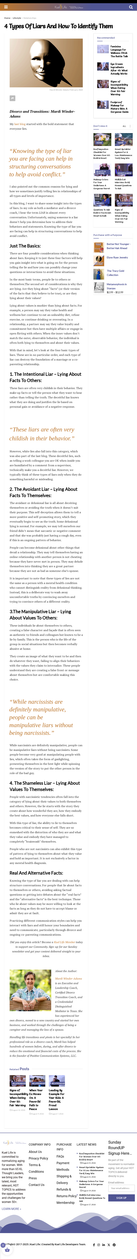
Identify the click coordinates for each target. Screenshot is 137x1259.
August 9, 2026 (37, 1114)
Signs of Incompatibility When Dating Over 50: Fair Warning (19, 1098)
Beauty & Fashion (101, 172)
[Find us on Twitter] (108, 1245)
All (124, 126)
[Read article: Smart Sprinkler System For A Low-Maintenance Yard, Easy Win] (124, 139)
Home (7, 18)
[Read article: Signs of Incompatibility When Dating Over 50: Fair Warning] (18, 1081)
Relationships (30, 18)
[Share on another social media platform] (12, 98)
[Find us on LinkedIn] (103, 1245)
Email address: (116, 1182)
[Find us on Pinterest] (114, 1245)
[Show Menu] (6, 7)
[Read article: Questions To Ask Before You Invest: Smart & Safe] (102, 200)
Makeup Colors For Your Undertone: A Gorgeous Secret (101, 184)
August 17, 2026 (89, 1204)
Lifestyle (17, 18)
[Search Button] (131, 7)
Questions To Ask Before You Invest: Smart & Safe (102, 212)
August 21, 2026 (89, 1163)
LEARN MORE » (11, 1209)
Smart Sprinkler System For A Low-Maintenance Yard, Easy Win (123, 153)
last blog (20, 124)
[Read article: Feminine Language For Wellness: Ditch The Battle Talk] (103, 49)
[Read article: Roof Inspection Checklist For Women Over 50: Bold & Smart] (102, 139)
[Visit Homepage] (68, 7)
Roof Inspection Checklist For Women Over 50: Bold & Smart (101, 153)
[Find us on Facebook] (94, 1245)
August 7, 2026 (57, 1114)
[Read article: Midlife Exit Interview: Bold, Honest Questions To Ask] (124, 169)
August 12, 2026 (18, 1110)
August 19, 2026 (89, 1191)
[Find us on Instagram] (98, 1245)
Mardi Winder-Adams (68, 978)
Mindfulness (124, 173)
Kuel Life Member (64, 942)
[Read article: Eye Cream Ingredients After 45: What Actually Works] (103, 66)
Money (99, 203)
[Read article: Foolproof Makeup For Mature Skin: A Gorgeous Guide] (103, 105)
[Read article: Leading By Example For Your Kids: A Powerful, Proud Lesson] (57, 1081)
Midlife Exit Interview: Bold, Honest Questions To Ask (123, 184)
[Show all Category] (130, 126)
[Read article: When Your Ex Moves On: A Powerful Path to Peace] (37, 1081)
